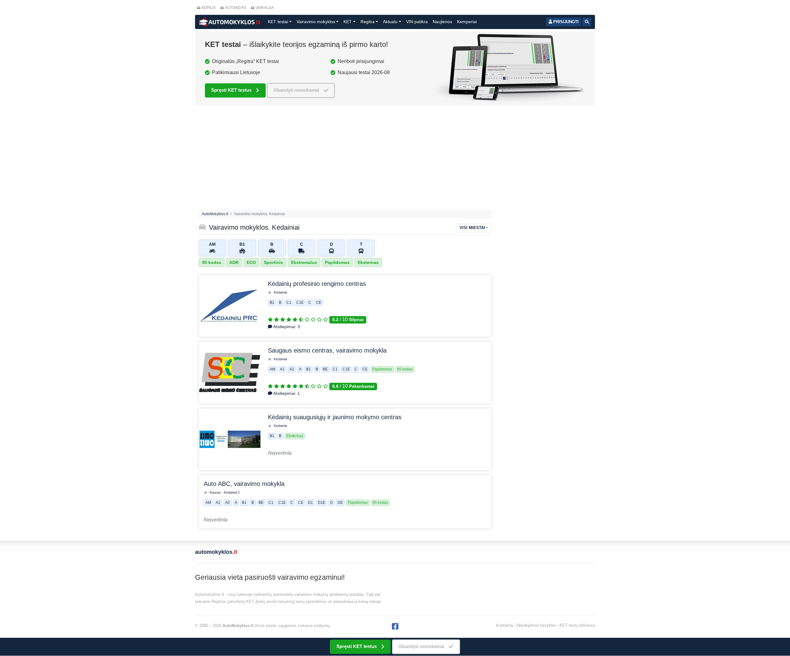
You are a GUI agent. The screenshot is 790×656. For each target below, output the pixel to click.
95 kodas (211, 262)
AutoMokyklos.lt (215, 214)
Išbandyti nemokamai (296, 90)
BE (325, 369)
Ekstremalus (304, 262)
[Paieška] (586, 22)
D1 (310, 503)
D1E (321, 503)
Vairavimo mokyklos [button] (316, 21)
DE (340, 503)
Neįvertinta (280, 453)
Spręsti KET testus (231, 90)
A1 (282, 369)
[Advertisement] (395, 159)
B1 (272, 303)
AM (272, 369)
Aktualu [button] (390, 21)
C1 (288, 303)
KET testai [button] (278, 21)
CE (318, 303)
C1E (300, 303)
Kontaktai (504, 625)
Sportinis (273, 262)
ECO (251, 262)
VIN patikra (417, 21)
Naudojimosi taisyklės (536, 625)
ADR (234, 262)
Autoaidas (235, 8)
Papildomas (337, 262)
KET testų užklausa (577, 625)
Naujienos (442, 21)
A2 (291, 369)
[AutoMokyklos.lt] (229, 22)
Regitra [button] (367, 21)
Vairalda (265, 8)
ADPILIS (209, 8)
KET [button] (347, 21)
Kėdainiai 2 (232, 492)
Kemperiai (467, 21)
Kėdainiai (280, 292)
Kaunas (216, 492)
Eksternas (368, 262)
